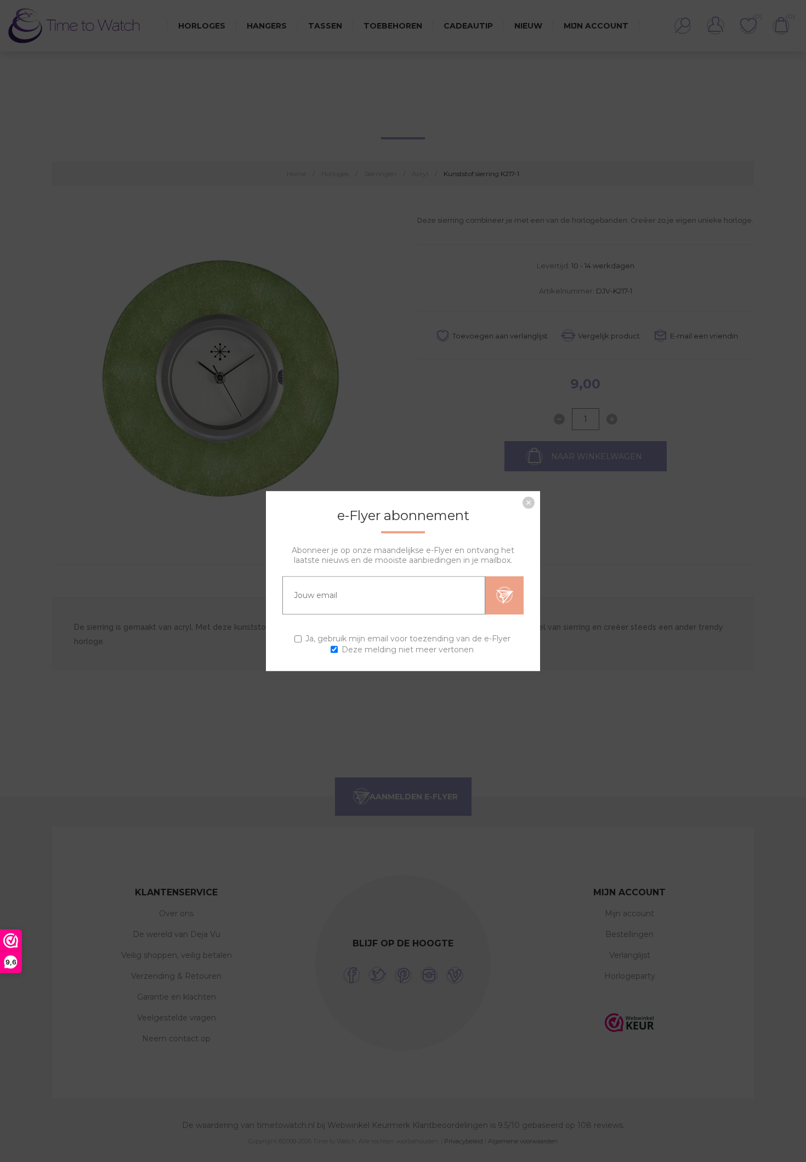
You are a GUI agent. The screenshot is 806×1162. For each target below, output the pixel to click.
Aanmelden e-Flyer (504, 595)
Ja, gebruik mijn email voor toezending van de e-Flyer (407, 639)
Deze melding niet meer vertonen (408, 650)
